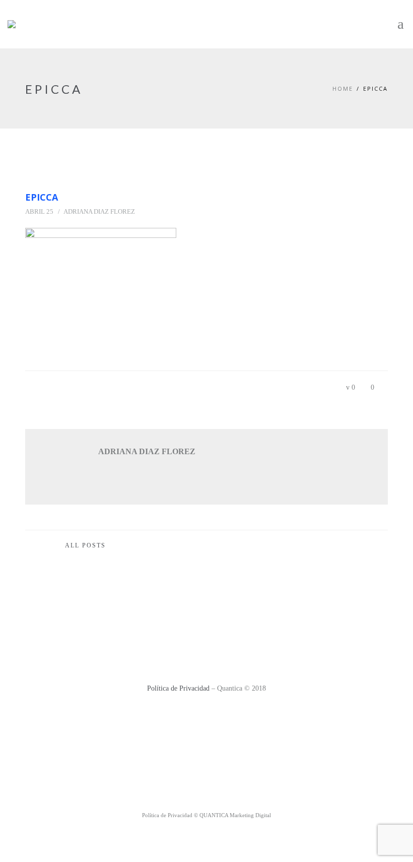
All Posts (85, 545)
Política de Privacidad (178, 688)
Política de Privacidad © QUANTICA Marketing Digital (206, 815)
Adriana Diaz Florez (99, 211)
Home (342, 88)
